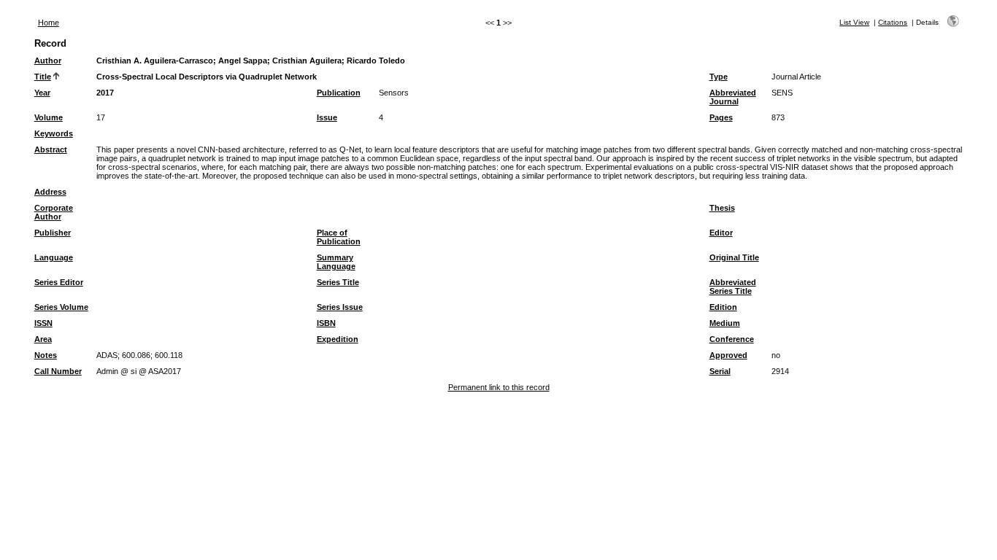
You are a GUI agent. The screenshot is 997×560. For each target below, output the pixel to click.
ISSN (43, 323)
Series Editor (58, 282)
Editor (721, 232)
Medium (724, 323)
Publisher (52, 232)
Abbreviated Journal (732, 97)
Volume (48, 117)
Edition (723, 307)
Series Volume (61, 307)
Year (42, 92)
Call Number (58, 371)
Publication (339, 92)
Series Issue (340, 307)
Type (718, 76)
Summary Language (336, 262)
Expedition (337, 339)
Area (43, 339)
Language (53, 257)
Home (48, 22)
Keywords (53, 133)
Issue (327, 117)
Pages (721, 117)
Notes (45, 355)
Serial (720, 371)
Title (42, 76)
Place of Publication (339, 237)
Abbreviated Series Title (732, 286)
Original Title (734, 257)
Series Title (338, 282)
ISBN (326, 323)
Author (47, 60)
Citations (892, 22)
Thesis (722, 207)
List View (854, 22)
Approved (728, 355)
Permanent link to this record (499, 387)
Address (50, 191)
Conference (731, 339)
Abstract (50, 149)
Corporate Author (53, 212)
